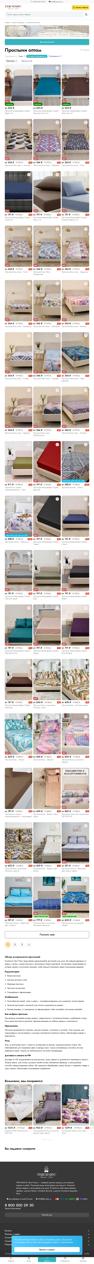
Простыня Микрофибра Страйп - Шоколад (18, 706)
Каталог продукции (18, 22)
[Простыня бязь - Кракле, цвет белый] (47, 842)
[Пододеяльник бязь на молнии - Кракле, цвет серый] (47, 1105)
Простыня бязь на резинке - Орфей (73, 924)
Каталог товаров (82, 7)
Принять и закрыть (47, 1249)
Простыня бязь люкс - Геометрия (18, 326)
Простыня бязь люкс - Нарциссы (75, 272)
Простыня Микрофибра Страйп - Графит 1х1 (18, 112)
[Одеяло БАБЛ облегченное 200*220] (18, 1105)
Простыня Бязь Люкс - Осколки (17, 165)
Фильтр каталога (47, 42)
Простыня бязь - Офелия (43, 759)
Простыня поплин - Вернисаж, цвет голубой (17, 924)
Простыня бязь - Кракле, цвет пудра (45, 815)
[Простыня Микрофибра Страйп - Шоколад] (18, 679)
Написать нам (47, 1215)
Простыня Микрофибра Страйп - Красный (46, 488)
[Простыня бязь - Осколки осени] (75, 679)
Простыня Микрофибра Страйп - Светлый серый (18, 597)
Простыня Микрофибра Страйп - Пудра (46, 651)
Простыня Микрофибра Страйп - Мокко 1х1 (46, 218)
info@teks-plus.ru (57, 2)
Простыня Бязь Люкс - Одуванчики (42, 273)
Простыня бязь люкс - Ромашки (46, 378)
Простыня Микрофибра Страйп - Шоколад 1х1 (75, 112)
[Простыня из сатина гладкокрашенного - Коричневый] (18, 788)
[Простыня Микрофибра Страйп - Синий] (75, 516)
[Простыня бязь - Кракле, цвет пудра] (47, 788)
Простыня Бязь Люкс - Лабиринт (46, 165)
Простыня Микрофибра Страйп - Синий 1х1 (18, 218)
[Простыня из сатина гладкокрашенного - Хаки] (18, 461)
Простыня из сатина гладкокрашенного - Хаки (15, 488)
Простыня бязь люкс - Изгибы (74, 433)
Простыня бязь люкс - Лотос (16, 272)
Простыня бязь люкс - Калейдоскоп (42, 434)
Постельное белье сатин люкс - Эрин (75, 1131)
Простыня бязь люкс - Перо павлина (73, 379)
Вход (29, 1261)
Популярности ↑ (55, 56)
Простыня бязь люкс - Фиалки (74, 326)
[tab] (43, 1139)
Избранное (65, 1261)
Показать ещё (47, 934)
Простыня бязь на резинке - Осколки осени (44, 706)
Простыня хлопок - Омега (72, 487)
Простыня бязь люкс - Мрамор (17, 433)
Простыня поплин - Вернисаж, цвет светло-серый (74, 869)
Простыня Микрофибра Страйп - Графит (75, 597)
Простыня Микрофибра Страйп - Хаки (46, 597)
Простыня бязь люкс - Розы (73, 165)
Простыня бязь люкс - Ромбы (17, 378)
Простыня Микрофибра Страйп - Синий (75, 543)
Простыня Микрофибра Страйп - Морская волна (18, 651)
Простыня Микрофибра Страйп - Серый (46, 543)
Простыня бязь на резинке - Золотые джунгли (16, 869)
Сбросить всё (26, 61)
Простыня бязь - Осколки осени (75, 705)
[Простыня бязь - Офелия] (47, 734)
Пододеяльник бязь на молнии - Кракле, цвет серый (46, 1131)
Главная (11, 1261)
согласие (46, 1242)
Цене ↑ (22, 56)
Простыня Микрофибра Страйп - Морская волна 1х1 (46, 112)
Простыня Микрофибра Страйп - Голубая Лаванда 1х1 (75, 218)
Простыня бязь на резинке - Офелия (73, 760)
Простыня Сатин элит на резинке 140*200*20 (75, 815)
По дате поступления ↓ (36, 56)
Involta (86, 1254)
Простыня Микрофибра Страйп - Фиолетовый (75, 651)
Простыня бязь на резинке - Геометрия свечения (44, 924)
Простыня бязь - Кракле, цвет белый (45, 869)
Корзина (83, 1261)
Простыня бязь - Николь (15, 759)
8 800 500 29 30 (39, 2)
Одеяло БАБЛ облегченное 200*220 (16, 1131)
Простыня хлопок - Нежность (16, 542)
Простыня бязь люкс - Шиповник (46, 326)
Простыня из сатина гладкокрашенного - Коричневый (18, 815)
